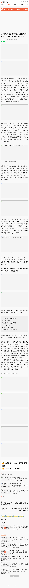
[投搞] (21, 1)
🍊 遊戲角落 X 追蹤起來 (11, 468)
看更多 (14, 576)
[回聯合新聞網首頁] (1, 2)
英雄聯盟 (8, 9)
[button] (27, 1)
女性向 (3, 496)
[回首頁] (4, 2)
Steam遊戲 (21, 9)
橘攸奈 (14, 9)
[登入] (25, 1)
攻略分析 (3, 5)
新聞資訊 (15, 5)
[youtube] (23, 1)
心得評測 (9, 5)
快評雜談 (20, 5)
